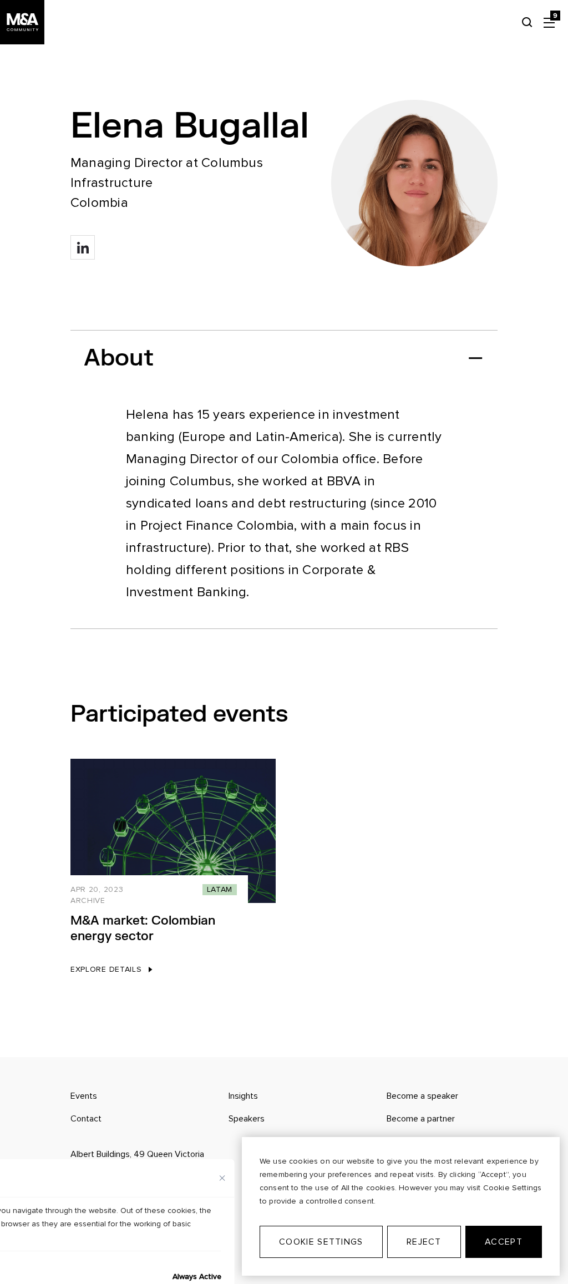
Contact (86, 1118)
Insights (243, 1096)
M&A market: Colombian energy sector (142, 928)
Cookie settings (321, 1241)
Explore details (106, 969)
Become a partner (421, 1118)
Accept (504, 1241)
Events (83, 1096)
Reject (424, 1241)
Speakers (247, 1118)
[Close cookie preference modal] (222, 1178)
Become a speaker (422, 1096)
